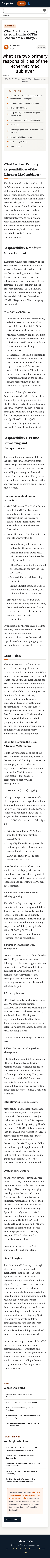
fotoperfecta (8, 3)
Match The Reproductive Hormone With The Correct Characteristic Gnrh (22, 1449)
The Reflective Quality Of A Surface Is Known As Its (21, 1457)
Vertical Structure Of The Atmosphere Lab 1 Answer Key (23, 1472)
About (14, 1549)
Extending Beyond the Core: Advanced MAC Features (26, 131)
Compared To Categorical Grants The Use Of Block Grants (23, 1464)
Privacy (42, 1549)
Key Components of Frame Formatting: (25, 120)
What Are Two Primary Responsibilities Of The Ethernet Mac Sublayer (24, 1495)
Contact (23, 1549)
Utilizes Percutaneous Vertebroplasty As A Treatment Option (23, 1416)
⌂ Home (21, 3)
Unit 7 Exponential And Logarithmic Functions (20, 1409)
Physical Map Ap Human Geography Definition (20, 1395)
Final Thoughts (16, 146)
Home (7, 1549)
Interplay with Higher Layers (21, 137)
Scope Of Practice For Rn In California (21, 1402)
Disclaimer (32, 1549)
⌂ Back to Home (12, 1520)
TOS (25, 1552)
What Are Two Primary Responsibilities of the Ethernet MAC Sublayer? (26, 97)
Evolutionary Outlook (18, 142)
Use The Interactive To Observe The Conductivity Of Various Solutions (20, 1480)
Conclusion (14, 125)
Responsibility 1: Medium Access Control (25, 103)
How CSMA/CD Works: (18, 108)
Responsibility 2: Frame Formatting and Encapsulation (25, 114)
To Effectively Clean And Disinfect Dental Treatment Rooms (22, 1424)
